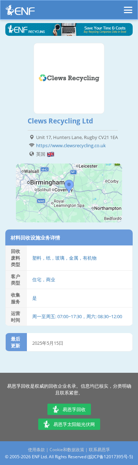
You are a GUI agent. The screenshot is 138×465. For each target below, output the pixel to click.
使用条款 (36, 450)
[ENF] (20, 12)
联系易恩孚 (99, 450)
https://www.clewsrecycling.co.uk (71, 145)
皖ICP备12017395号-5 (110, 457)
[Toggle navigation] (128, 6)
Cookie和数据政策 (67, 450)
